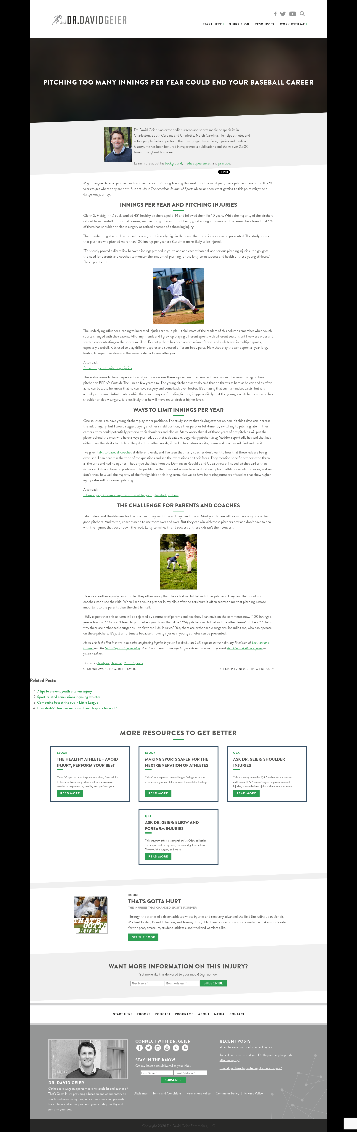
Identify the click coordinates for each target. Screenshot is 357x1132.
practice (224, 163)
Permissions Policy (198, 1093)
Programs (184, 1014)
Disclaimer (140, 1093)
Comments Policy (227, 1093)
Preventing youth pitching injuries (107, 368)
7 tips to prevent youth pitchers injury (247, 669)
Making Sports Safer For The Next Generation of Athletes (176, 762)
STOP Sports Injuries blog (122, 648)
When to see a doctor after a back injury (246, 1046)
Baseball (116, 663)
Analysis (103, 663)
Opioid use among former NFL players (109, 669)
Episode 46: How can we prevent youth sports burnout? (77, 708)
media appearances (197, 163)
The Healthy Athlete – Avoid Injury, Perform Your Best (87, 762)
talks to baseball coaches (114, 452)
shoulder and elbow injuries (245, 648)
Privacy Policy (253, 1093)
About (203, 1014)
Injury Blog (238, 24)
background (173, 163)
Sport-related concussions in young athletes (68, 697)
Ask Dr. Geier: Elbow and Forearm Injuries (172, 825)
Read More (70, 793)
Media (219, 1014)
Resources (264, 24)
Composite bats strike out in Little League (67, 702)
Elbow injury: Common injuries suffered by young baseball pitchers (130, 495)
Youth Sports (133, 663)
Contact (237, 1014)
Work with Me (292, 24)
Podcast (163, 1014)
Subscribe (213, 983)
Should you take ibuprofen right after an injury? (251, 1067)
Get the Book (143, 937)
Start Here (212, 24)
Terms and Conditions (167, 1093)
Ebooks (144, 1014)
